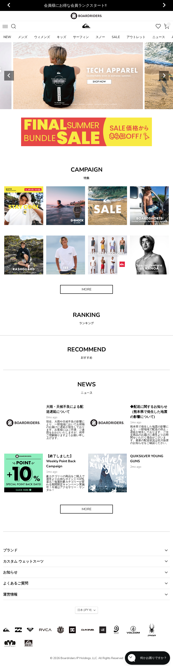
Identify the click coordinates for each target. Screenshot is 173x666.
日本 (84, 610)
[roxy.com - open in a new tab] (30, 629)
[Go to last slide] (9, 5)
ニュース (158, 37)
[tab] (57, 104)
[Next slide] (164, 5)
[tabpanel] (86, 75)
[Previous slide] (9, 76)
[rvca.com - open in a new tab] (45, 629)
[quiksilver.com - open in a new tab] (6, 629)
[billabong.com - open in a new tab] (18, 629)
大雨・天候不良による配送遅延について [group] (86, 5)
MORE (87, 289)
